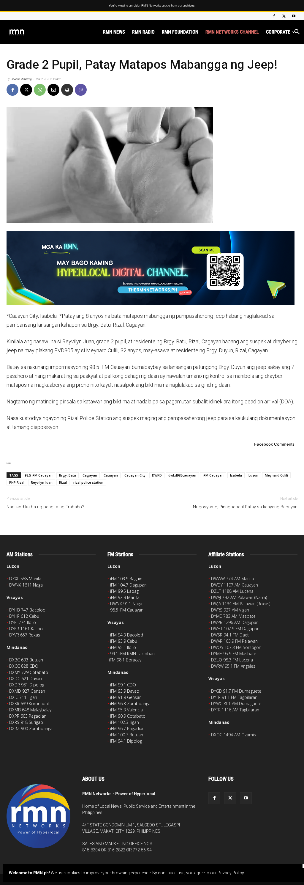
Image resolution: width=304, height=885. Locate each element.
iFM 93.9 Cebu (123, 641)
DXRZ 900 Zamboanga (31, 728)
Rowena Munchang (21, 79)
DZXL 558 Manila (25, 578)
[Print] (67, 90)
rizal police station (88, 482)
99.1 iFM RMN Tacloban (132, 653)
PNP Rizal (16, 482)
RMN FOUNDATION (180, 32)
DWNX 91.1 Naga (126, 603)
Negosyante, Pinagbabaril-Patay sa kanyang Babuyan (245, 507)
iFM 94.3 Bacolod (126, 635)
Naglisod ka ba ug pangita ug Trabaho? (45, 507)
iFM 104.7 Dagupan (128, 585)
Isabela (236, 475)
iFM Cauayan (213, 475)
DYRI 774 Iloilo (22, 622)
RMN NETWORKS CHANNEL (232, 32)
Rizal (63, 482)
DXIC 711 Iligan (23, 697)
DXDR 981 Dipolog (26, 685)
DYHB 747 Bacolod (27, 610)
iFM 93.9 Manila (125, 597)
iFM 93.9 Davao (124, 691)
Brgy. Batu (67, 475)
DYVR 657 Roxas (24, 635)
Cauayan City (134, 475)
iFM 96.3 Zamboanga (130, 703)
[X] (283, 16)
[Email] (53, 90)
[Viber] (81, 90)
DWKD (157, 475)
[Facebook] (274, 16)
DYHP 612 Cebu (24, 616)
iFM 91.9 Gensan (126, 697)
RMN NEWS (114, 32)
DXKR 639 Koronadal (29, 703)
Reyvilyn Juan (42, 482)
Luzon (253, 475)
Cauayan (111, 475)
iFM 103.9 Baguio (126, 578)
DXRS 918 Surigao (26, 722)
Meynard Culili (276, 475)
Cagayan (90, 475)
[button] (297, 32)
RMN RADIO (143, 32)
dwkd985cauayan (182, 475)
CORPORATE (278, 32)
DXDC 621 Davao (25, 678)
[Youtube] (293, 16)
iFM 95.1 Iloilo (123, 647)
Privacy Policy (231, 872)
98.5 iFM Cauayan (39, 475)
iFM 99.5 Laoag (124, 591)
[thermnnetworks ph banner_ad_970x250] (152, 268)
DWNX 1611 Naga (26, 585)
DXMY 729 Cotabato (28, 672)
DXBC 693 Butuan (26, 660)
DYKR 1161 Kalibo (26, 628)
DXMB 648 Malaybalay (30, 710)
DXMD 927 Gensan (27, 691)
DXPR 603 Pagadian (27, 716)
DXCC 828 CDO (23, 666)
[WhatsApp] (40, 90)
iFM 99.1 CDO (123, 685)
